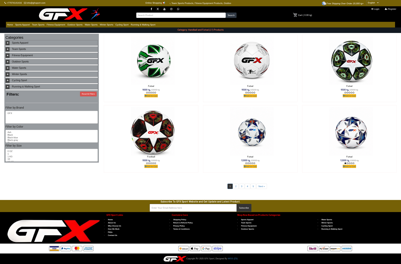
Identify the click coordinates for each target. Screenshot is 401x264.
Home (10, 24)
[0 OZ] (52, 151)
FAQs (110, 232)
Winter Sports (106, 24)
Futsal (151, 86)
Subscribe (244, 208)
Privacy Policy (179, 226)
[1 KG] (52, 156)
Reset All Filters (88, 94)
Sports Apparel (22, 24)
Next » (261, 186)
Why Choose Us (114, 226)
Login (376, 9)
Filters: (13, 94)
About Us (112, 223)
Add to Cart (152, 95)
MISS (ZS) (232, 258)
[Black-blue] (52, 137)
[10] (52, 159)
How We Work (113, 229)
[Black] (52, 135)
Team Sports (38, 24)
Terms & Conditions (181, 229)
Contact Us (112, 235)
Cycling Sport (122, 24)
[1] (52, 154)
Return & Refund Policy (183, 223)
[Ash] (52, 132)
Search (231, 15)
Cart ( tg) (304, 15)
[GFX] (52, 113)
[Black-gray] (52, 140)
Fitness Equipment (56, 24)
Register (391, 9)
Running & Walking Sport (143, 24)
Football (151, 156)
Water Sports (91, 24)
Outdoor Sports (75, 24)
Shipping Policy (179, 220)
